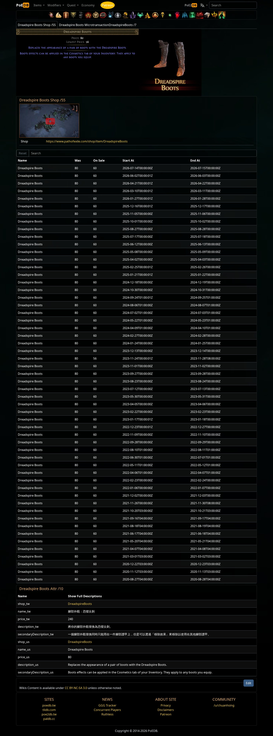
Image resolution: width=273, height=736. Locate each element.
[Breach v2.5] (177, 15)
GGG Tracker (107, 705)
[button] (49, 120)
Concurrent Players (107, 710)
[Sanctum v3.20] (66, 15)
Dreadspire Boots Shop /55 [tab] (37, 25)
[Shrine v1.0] (214, 15)
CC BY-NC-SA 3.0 (76, 688)
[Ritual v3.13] (95, 15)
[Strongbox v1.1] (207, 15)
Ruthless (107, 714)
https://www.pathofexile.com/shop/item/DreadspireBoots (87, 141)
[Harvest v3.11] (110, 15)
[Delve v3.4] (147, 15)
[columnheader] (44, 160)
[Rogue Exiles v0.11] (222, 15)
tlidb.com (49, 710)
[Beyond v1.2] (199, 15)
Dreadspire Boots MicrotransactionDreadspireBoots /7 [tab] (97, 25)
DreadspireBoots (80, 604)
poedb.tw (49, 705)
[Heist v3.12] (103, 15)
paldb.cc (49, 719)
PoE (22, 5)
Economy (88, 5)
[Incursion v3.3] (155, 15)
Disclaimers (165, 710)
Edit (248, 683)
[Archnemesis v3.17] (73, 15)
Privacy (166, 705)
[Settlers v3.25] (58, 15)
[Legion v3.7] (132, 15)
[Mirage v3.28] (51, 15)
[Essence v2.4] (184, 15)
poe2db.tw (49, 714)
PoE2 (190, 5)
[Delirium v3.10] (118, 15)
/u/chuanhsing (224, 705)
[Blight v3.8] (125, 15)
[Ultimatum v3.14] (88, 15)
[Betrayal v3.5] (140, 15)
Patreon (107, 5)
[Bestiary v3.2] (162, 15)
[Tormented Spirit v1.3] (192, 15)
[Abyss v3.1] (170, 15)
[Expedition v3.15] (80, 15)
